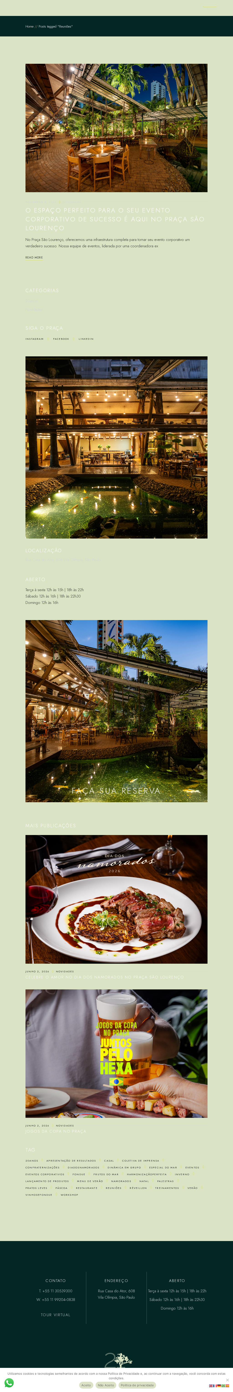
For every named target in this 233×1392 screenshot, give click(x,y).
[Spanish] (227, 1385)
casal (109, 1160)
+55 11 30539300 (57, 1291)
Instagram (34, 339)
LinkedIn (86, 339)
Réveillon (138, 1188)
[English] (211, 1385)
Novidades (72, 202)
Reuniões (114, 1188)
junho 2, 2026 (37, 971)
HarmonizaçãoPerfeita (147, 1174)
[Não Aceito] (227, 1380)
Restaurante (87, 1188)
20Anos (31, 1160)
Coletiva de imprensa (140, 1160)
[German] (219, 1385)
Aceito (86, 1385)
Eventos (192, 1167)
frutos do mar (106, 1174)
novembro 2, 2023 (40, 202)
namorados (121, 1181)
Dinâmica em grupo (124, 1167)
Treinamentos (167, 1188)
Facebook (61, 339)
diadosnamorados (83, 1167)
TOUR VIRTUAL (56, 1315)
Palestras (165, 1181)
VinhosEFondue (39, 1195)
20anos (31, 301)
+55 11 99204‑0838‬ (58, 1299)
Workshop (70, 1195)
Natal (144, 1181)
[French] (215, 1385)
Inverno (182, 1174)
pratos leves (36, 1188)
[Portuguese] (223, 1385)
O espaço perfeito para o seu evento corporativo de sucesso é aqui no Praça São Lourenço (115, 219)
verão (192, 1188)
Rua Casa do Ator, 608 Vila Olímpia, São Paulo (63, 559)
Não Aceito (106, 1385)
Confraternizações (42, 1167)
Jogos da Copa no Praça (55, 1131)
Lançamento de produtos (47, 1181)
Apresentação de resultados (71, 1160)
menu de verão (90, 1181)
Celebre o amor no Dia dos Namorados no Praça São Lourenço (104, 977)
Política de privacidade (137, 1385)
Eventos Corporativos (44, 1174)
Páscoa (62, 1188)
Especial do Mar (163, 1167)
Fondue (79, 1174)
